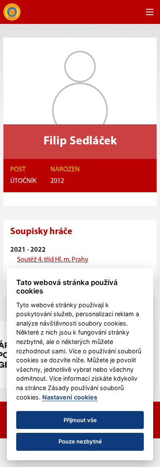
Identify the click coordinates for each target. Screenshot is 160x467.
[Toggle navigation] (150, 12)
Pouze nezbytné (80, 441)
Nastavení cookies (69, 397)
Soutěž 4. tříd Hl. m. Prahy (52, 259)
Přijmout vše (80, 420)
